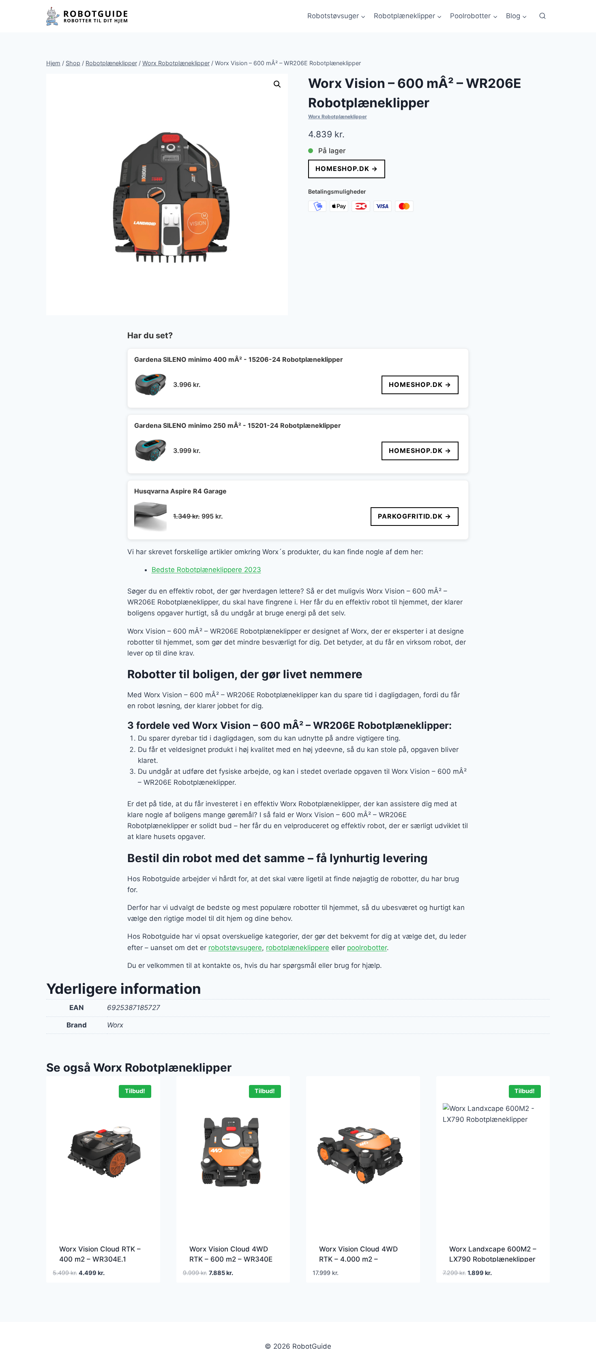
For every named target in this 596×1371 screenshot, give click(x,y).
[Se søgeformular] (542, 16)
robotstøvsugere (235, 948)
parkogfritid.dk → (414, 516)
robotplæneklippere (297, 948)
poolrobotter (367, 948)
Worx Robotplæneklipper (337, 116)
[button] (277, 84)
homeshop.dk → (346, 168)
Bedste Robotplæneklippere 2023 (206, 570)
